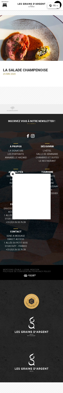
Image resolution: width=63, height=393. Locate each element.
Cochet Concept (31, 275)
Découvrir (47, 146)
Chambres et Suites (47, 157)
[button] (53, 5)
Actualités (16, 172)
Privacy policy (43, 271)
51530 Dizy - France (16, 246)
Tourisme (47, 172)
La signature (15, 150)
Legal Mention (31, 270)
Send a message (16, 236)
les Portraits (16, 154)
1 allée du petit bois (16, 242)
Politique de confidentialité (19, 271)
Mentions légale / (13, 270)
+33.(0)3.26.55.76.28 (16, 222)
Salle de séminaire (47, 154)
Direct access (15, 239)
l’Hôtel (47, 150)
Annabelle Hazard (16, 157)
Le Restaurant (47, 161)
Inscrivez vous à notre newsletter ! (31, 122)
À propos (16, 146)
